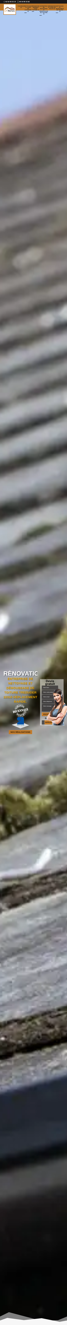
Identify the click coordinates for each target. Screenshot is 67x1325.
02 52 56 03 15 (10, 2)
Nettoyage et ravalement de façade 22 (60, 9)
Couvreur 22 (21, 7)
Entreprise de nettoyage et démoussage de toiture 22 (44, 10)
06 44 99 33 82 (24, 2)
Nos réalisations (20, 732)
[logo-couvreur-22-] (9, 9)
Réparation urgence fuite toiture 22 (36, 8)
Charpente (20, 673)
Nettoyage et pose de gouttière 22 (28, 9)
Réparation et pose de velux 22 (52, 7)
